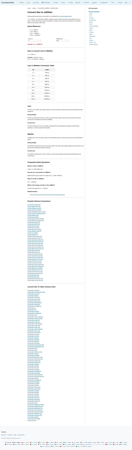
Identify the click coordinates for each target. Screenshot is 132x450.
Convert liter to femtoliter (33, 355)
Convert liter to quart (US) (34, 222)
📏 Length (70, 2)
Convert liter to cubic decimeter (35, 318)
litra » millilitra (76, 442)
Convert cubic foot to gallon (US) (35, 239)
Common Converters (94, 11)
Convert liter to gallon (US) (34, 204)
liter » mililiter (17, 444)
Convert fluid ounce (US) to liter (35, 273)
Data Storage (92, 20)
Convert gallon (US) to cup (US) (35, 259)
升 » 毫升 (116, 444)
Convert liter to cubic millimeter (35, 329)
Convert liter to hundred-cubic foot (36, 376)
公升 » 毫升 (109, 444)
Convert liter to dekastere (34, 343)
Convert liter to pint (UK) (33, 395)
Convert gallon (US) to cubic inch (36, 248)
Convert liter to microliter (33, 383)
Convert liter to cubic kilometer (35, 323)
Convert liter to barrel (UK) (34, 299)
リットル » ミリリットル (99, 444)
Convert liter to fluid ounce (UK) (35, 357)
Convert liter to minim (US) (34, 388)
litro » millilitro (102, 442)
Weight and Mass (93, 44)
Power (90, 30)
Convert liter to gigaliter (33, 364)
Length (91, 28)
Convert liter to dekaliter (33, 341)
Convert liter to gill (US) (33, 367)
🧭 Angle (21, 2)
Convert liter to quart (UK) (34, 399)
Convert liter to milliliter (33, 217)
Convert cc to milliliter (33, 232)
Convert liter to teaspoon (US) (35, 415)
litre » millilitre (93, 442)
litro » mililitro (34, 442)
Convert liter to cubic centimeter (35, 316)
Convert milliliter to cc (33, 234)
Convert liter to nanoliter (33, 390)
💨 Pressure (86, 2)
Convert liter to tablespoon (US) (35, 408)
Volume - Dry (92, 42)
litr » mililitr (109, 442)
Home (29, 8)
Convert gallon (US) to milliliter (35, 268)
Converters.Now (7, 3)
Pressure (91, 32)
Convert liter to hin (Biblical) (34, 371)
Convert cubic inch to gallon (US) (36, 247)
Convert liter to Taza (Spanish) (35, 409)
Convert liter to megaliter (33, 381)
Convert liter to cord (32, 315)
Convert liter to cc (32, 308)
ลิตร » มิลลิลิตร (124, 444)
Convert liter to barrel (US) (34, 300)
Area (90, 15)
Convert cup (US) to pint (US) (35, 262)
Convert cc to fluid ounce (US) (35, 236)
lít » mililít (63, 446)
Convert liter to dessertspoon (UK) (36, 344)
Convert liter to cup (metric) (34, 332)
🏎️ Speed (94, 2)
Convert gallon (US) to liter (34, 206)
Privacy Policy (21, 435)
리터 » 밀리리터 (71, 446)
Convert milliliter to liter (65, 16)
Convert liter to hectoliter (33, 369)
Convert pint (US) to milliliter (34, 229)
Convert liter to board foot (34, 304)
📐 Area (28, 2)
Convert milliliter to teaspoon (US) (36, 220)
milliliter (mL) (59, 38)
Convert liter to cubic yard (34, 330)
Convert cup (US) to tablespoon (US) (36, 213)
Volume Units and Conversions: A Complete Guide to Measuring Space (47, 194)
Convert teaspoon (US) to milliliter (36, 218)
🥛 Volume (119, 2)
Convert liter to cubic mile (34, 327)
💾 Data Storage (46, 2)
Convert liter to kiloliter (33, 378)
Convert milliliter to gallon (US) (35, 269)
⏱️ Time (112, 2)
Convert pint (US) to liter (33, 275)
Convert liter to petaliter (33, 392)
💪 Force (63, 2)
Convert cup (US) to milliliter (34, 210)
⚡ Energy (55, 2)
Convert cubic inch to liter (34, 250)
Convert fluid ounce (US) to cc (35, 238)
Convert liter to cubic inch (34, 252)
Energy (91, 22)
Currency (91, 18)
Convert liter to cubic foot (34, 320)
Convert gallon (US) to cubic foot (35, 241)
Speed (90, 34)
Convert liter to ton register (34, 418)
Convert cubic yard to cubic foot (35, 245)
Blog (15, 435)
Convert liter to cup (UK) (33, 334)
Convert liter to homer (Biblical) (35, 374)
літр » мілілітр (56, 446)
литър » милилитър (86, 444)
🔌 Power (77, 2)
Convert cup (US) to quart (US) (35, 254)
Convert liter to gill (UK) (33, 366)
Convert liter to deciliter (33, 337)
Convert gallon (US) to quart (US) (36, 266)
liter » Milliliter (51, 442)
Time (90, 38)
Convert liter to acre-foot (33, 290)
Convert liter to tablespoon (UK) (35, 406)
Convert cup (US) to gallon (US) (35, 257)
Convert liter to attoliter (33, 295)
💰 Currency (36, 2)
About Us (3, 435)
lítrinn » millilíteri (67, 444)
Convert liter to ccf (32, 309)
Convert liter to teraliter (33, 417)
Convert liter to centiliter (33, 311)
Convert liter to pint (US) (33, 276)
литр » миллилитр (46, 446)
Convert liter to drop (32, 350)
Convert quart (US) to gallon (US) (36, 264)
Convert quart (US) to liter (34, 224)
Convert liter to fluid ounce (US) (35, 271)
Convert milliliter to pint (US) (34, 231)
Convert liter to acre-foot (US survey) (36, 292)
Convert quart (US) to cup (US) (35, 255)
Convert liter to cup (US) (33, 227)
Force (90, 24)
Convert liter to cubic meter (34, 325)
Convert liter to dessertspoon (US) (36, 346)
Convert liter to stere (32, 402)
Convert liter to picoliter (33, 394)
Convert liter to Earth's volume (35, 352)
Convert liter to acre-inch (33, 293)
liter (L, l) (30, 38)
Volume (34, 8)
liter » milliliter (26, 442)
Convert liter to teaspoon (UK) (35, 413)
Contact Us (10, 435)
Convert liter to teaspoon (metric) (35, 411)
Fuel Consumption (93, 26)
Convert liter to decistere (33, 339)
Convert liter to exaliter (33, 353)
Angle (90, 13)
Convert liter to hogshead (34, 373)
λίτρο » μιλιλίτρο (88, 446)
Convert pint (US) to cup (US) (35, 261)
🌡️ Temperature (103, 2)
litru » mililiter (124, 442)
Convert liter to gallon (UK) (34, 360)
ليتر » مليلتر (79, 446)
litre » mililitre (9, 444)
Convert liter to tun (32, 420)
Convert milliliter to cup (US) (34, 208)
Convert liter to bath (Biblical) (35, 302)
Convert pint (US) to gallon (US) (35, 278)
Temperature (92, 36)
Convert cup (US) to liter (33, 225)
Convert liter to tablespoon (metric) (36, 404)
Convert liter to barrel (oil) (34, 297)
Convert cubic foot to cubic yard (35, 243)
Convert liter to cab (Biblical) (34, 306)
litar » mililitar (42, 444)
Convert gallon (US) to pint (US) (35, 280)
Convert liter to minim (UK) (34, 387)
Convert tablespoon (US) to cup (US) (36, 211)
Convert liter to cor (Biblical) (34, 313)
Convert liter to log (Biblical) (34, 380)
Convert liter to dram (32, 348)
